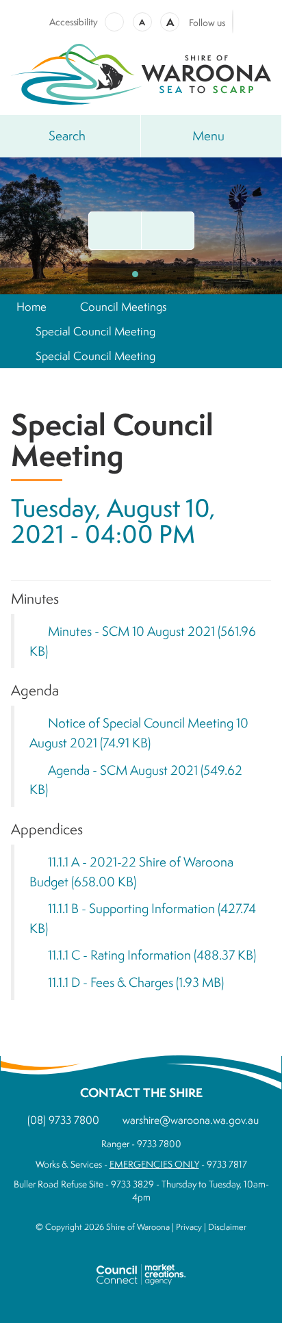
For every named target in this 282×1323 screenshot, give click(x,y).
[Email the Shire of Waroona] (115, 230)
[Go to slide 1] (135, 274)
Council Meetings (123, 306)
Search (67, 135)
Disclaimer (227, 1227)
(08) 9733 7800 (63, 1119)
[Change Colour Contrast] (114, 21)
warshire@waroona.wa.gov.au (191, 1119)
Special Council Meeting (95, 331)
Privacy (189, 1227)
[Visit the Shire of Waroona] (141, 72)
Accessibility (73, 22)
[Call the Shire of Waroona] (168, 230)
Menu (208, 135)
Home (31, 306)
